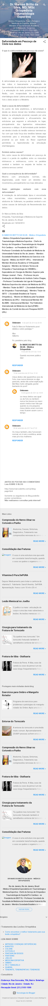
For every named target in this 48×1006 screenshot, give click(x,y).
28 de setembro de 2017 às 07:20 (25, 428)
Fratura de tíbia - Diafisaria (16, 656)
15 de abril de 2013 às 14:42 (31, 352)
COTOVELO (10, 951)
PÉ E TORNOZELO (12, 965)
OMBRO (8, 963)
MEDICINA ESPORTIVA (14, 960)
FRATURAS (9, 956)
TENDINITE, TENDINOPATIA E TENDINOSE (22, 969)
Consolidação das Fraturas (16, 549)
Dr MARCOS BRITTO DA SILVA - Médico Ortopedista (31, 347)
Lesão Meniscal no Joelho (16, 601)
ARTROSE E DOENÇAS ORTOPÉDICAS (20, 944)
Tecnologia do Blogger (25, 993)
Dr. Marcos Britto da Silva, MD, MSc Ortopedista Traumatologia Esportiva (24, 11)
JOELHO (8, 958)
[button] (44, 42)
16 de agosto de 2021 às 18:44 (32, 393)
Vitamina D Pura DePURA (15, 575)
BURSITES (9, 946)
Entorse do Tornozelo (13, 721)
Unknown (16, 323)
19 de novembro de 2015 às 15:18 (25, 373)
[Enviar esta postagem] (3, 232)
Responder (17, 365)
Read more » (39, 541)
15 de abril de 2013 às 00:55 (32, 323)
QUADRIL (9, 967)
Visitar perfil (24, 909)
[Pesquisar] (44, 5)
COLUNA (8, 949)
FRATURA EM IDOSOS (14, 953)
